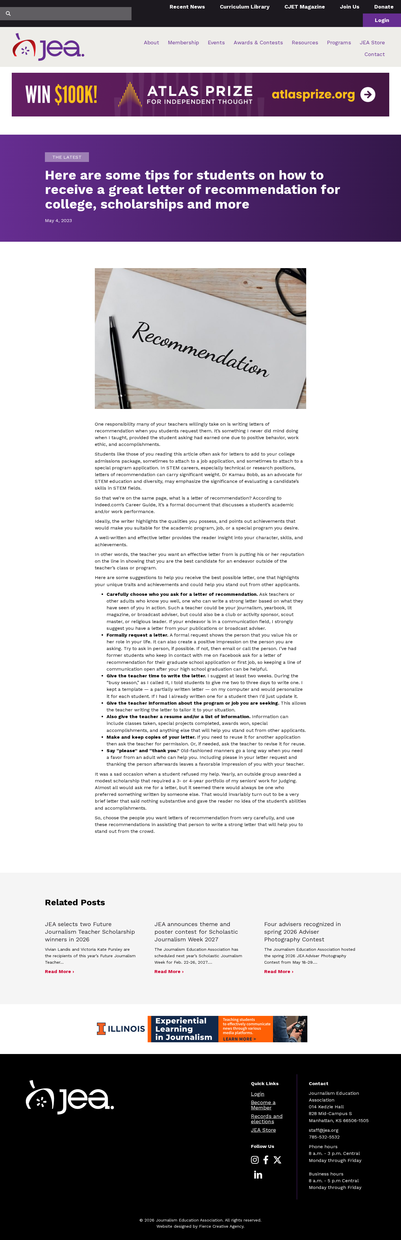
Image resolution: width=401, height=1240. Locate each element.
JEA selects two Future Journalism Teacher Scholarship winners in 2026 (90, 932)
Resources (305, 42)
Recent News (187, 7)
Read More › (59, 971)
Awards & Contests (258, 42)
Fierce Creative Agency (221, 1226)
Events (216, 42)
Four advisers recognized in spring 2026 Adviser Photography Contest (302, 932)
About (151, 42)
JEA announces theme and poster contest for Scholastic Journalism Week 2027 (196, 932)
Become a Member (263, 1105)
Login (382, 20)
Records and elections (267, 1118)
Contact (374, 54)
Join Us (349, 7)
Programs (339, 42)
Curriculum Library (244, 7)
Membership (183, 42)
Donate (384, 7)
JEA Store (372, 42)
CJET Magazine (304, 7)
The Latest (67, 157)
